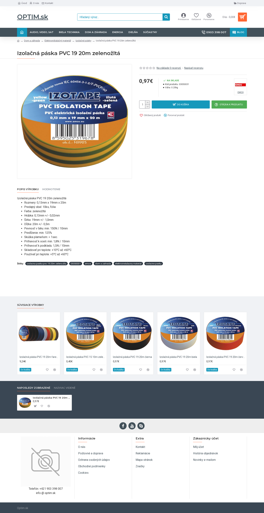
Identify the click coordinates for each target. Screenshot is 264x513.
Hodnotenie (51, 189)
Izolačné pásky (83, 40)
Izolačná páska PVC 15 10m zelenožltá (86, 357)
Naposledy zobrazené (33, 387)
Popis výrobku (28, 189)
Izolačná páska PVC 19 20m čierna (132, 357)
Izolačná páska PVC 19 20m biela (178, 357)
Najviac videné (64, 387)
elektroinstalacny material (128, 263)
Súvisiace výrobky (30, 305)
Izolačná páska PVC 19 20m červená (226, 357)
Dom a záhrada (32, 40)
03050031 (76, 263)
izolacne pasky (153, 263)
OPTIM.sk (32, 17)
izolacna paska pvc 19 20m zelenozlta (46, 263)
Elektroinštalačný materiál (58, 40)
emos (88, 263)
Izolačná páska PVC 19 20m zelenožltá (51, 397)
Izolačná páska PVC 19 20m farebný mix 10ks (39, 357)
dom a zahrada (103, 263)
